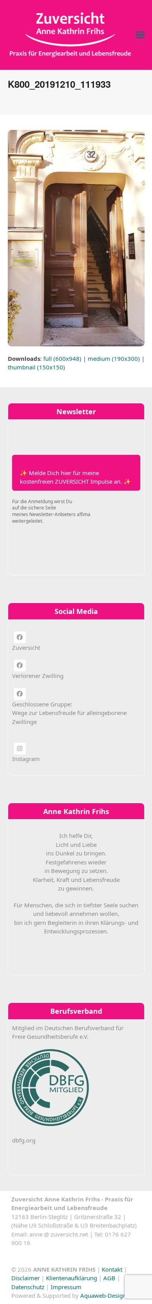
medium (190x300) (114, 358)
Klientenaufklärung (71, 1278)
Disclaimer (25, 1278)
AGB (109, 1278)
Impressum (66, 1287)
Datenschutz (27, 1287)
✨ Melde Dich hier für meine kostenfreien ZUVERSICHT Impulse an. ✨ (75, 477)
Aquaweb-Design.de (107, 1295)
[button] (140, 35)
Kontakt (112, 1269)
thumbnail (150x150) (36, 367)
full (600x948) (62, 358)
